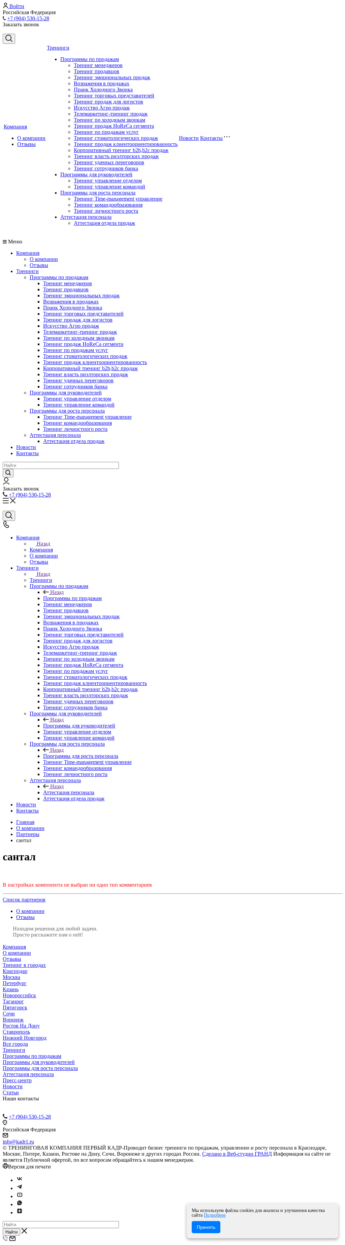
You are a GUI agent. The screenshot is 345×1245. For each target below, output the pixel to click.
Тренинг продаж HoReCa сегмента (114, 126)
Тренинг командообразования (108, 205)
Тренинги (58, 48)
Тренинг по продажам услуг (106, 132)
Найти (11, 1232)
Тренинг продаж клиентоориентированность (126, 144)
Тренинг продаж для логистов (108, 102)
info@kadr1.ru (18, 1142)
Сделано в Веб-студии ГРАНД (237, 1154)
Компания (15, 126)
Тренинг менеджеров (98, 65)
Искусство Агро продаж (102, 108)
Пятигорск (15, 1007)
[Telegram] (19, 1188)
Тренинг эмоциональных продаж (112, 77)
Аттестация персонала (86, 217)
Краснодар (15, 971)
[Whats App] (19, 1204)
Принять (206, 1227)
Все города (15, 1044)
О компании (31, 138)
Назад (43, 543)
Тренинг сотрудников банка (106, 168)
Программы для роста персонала (97, 193)
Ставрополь (16, 1032)
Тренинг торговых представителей (114, 95)
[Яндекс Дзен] (19, 1212)
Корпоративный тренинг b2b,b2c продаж (121, 150)
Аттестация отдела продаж (104, 223)
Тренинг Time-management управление (118, 199)
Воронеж (13, 1019)
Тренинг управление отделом (108, 180)
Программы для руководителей (96, 174)
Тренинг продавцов (96, 71)
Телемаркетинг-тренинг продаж (111, 114)
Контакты (211, 138)
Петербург (15, 983)
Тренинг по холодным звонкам (109, 120)
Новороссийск (19, 995)
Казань (11, 989)
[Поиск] (9, 39)
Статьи (11, 1092)
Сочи (9, 1013)
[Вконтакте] (19, 1180)
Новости (189, 138)
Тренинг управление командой (109, 186)
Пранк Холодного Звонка (103, 89)
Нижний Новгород (24, 1038)
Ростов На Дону (21, 1026)
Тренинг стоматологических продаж (116, 138)
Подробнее (215, 1215)
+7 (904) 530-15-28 (28, 18)
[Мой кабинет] (6, 482)
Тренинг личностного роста (106, 211)
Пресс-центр (17, 1080)
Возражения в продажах (101, 83)
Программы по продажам (89, 59)
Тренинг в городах (24, 965)
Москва (11, 977)
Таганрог (13, 1001)
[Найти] (8, 473)
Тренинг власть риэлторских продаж (116, 156)
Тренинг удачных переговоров (109, 162)
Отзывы (26, 144)
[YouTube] (19, 1196)
